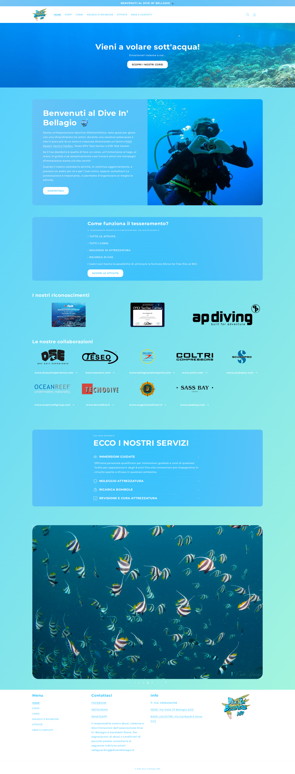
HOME (35, 703)
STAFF (36, 708)
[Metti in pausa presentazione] (165, 682)
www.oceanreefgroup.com (53, 404)
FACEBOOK (99, 702)
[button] (247, 14)
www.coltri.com (192, 372)
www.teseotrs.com (98, 372)
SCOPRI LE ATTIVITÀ (105, 273)
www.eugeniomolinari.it (145, 404)
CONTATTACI (56, 190)
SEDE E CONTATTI (42, 730)
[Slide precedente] (129, 682)
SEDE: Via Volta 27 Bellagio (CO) (172, 709)
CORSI (36, 713)
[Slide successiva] (157, 682)
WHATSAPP (99, 716)
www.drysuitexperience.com (54, 372)
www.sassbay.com (192, 404)
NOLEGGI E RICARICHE (45, 719)
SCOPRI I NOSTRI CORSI (147, 64)
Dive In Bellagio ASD (151, 769)
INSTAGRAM (99, 709)
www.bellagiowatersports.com (150, 372)
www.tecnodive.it (98, 404)
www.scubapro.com (240, 372)
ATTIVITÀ (37, 724)
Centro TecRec (63, 146)
